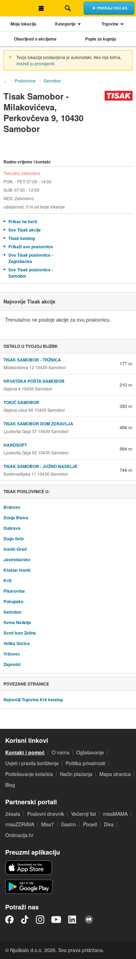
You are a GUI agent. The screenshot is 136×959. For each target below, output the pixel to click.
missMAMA (115, 813)
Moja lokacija (23, 24)
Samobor (52, 80)
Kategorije (65, 24)
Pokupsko (13, 601)
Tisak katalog (21, 238)
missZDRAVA (19, 824)
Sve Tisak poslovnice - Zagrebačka (30, 258)
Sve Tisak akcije (24, 230)
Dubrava (12, 528)
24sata (12, 813)
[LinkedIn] (73, 919)
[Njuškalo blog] (89, 919)
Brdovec (12, 507)
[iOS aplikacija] (28, 867)
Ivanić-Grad (15, 549)
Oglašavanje (90, 752)
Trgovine (110, 24)
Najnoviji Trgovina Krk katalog (33, 699)
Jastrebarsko (16, 559)
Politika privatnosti (85, 763)
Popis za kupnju (100, 39)
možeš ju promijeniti (35, 63)
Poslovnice (25, 80)
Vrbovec (11, 654)
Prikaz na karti (22, 221)
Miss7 (47, 824)
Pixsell (90, 824)
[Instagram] (40, 919)
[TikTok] (25, 919)
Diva (109, 824)
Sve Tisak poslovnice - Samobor (30, 272)
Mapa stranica (115, 773)
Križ (7, 580)
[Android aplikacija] (28, 887)
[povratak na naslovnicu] (13, 8)
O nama (60, 752)
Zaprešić (12, 664)
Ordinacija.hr (19, 835)
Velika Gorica (16, 643)
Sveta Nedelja (17, 622)
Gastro (68, 824)
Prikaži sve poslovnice (30, 246)
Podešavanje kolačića (29, 773)
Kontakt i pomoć (25, 752)
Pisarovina (14, 591)
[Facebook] (9, 919)
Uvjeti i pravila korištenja (32, 763)
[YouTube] (56, 919)
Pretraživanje (68, 8)
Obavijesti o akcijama (35, 39)
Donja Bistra (15, 517)
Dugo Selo (13, 538)
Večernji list (83, 813)
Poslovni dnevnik (45, 813)
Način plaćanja (76, 773)
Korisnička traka (40, 8)
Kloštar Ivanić (17, 570)
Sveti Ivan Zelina (19, 633)
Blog (10, 784)
